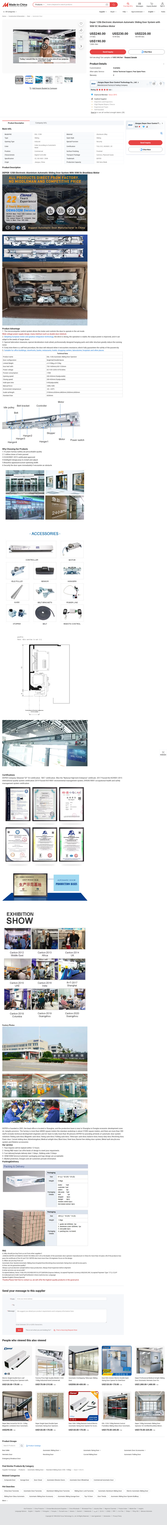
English (30, 1511)
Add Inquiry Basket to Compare (44, 88)
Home (4, 16)
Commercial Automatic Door (104, 1480)
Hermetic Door (7, 1454)
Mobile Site (132, 1508)
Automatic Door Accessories (134, 1450)
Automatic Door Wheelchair (79, 1480)
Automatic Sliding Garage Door (69, 1496)
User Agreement (96, 1516)
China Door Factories (11, 1491)
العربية (95, 1511)
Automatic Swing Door (91, 1450)
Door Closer (38, 1480)
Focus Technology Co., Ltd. (68, 1516)
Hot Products (28, 1508)
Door (28, 16)
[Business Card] (161, 133)
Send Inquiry (108, 52)
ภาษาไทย (120, 1511)
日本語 (108, 1511)
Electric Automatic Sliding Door (137, 1491)
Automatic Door (37, 16)
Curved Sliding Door (90, 1454)
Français (54, 1511)
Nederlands (87, 1511)
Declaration (107, 1516)
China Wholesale (74, 1508)
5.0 (136, 127)
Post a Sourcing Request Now (65, 1330)
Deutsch (79, 1511)
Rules (163, 12)
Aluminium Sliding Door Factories (58, 1491)
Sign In (93, 112)
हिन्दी (114, 1511)
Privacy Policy (117, 1516)
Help (124, 12)
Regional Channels (110, 1508)
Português (45, 1511)
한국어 (102, 1511)
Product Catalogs (34, 1446)
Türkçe (128, 1511)
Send (19, 1330)
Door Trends (102, 1496)
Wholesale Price (87, 1508)
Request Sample (131, 57)
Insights (140, 1508)
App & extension (137, 12)
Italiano (72, 1511)
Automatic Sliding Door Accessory (41, 1496)
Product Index (122, 1508)
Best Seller (6, 1450)
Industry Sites (98, 1508)
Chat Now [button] (148, 52)
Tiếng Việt (135, 1511)
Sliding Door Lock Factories (83, 1491)
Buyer (113, 12)
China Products (39, 1508)
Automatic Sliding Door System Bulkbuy (125, 1496)
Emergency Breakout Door (11, 1458)
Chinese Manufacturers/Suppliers (56, 1508)
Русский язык (63, 1511)
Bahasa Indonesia (146, 1511)
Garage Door (24, 1480)
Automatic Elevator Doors (56, 1480)
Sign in (162, 6)
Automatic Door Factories (33, 1491)
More (4, 1500)
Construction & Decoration (17, 16)
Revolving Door (48, 1454)
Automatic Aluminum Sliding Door (110, 1491)
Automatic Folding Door (132, 1454)
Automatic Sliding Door (51, 1450)
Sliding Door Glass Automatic (14, 1496)
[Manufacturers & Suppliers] (14, 4)
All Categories (10, 12)
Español (37, 1511)
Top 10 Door (88, 1496)
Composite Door (9, 1480)
